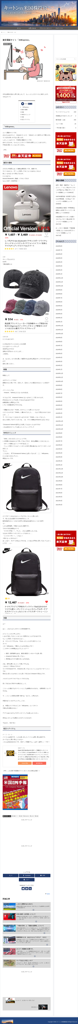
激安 (21, 816)
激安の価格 (24, 109)
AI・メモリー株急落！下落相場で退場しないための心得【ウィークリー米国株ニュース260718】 (65, 231)
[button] (27, 879)
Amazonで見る (25, 763)
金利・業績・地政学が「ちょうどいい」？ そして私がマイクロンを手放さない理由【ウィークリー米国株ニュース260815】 (65, 188)
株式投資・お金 (7, 816)
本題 (22, 117)
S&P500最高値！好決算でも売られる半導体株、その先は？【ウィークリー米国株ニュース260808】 (66, 200)
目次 (26, 103)
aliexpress (27, 816)
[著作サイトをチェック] (23, 888)
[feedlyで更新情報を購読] (26, 888)
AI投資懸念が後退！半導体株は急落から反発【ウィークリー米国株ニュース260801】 (65, 210)
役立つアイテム (25, 119)
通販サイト (16, 816)
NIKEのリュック (25, 114)
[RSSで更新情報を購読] (30, 888)
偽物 (37, 816)
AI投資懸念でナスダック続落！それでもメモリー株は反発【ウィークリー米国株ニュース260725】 (65, 220)
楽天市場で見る (39, 763)
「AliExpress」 (25, 107)
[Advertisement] (27, 87)
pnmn (32, 816)
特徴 (22, 112)
